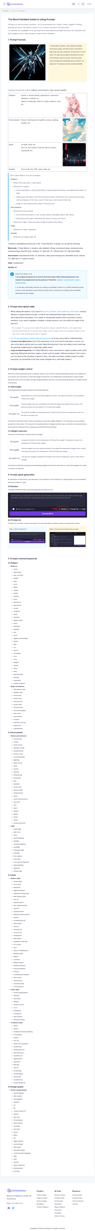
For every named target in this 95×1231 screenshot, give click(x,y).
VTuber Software (43, 1207)
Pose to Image (42, 1201)
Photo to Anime (60, 1195)
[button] (73, 4)
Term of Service (78, 1201)
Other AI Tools (60, 1216)
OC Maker (58, 1213)
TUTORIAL (5, 11)
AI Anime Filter (60, 1198)
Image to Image (42, 1198)
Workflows (40, 1204)
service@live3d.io (17, 1203)
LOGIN (89, 4)
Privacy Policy (77, 1195)
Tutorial (75, 1204)
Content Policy (77, 1198)
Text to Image (41, 1195)
